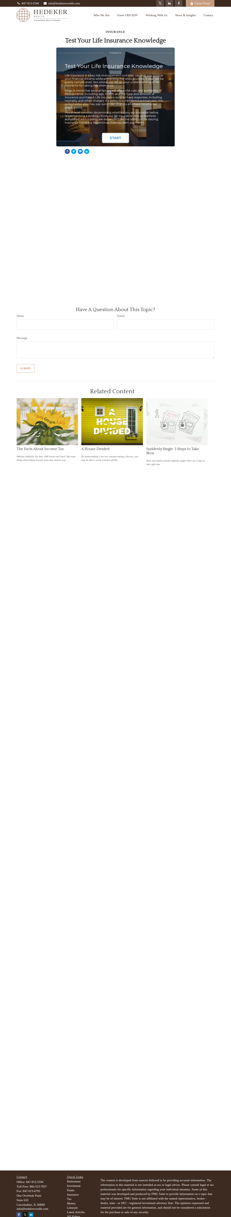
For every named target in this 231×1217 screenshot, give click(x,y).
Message (22, 338)
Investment (73, 1185)
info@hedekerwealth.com (64, 3)
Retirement (73, 1181)
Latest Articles (76, 1212)
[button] (101, 15)
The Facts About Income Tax (40, 449)
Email (120, 316)
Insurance (73, 1194)
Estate (70, 1190)
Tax (69, 1199)
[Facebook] (178, 3)
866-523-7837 (38, 1186)
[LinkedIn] (169, 3)
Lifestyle (72, 1207)
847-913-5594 (30, 3)
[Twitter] (160, 3)
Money (71, 1203)
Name (20, 316)
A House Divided (95, 449)
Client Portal (202, 3)
